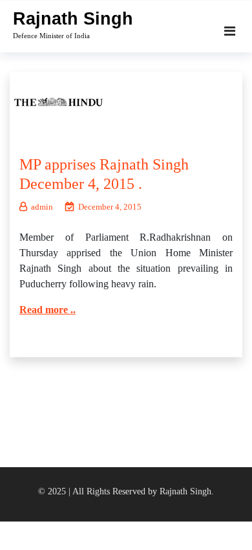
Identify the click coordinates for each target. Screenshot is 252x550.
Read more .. (47, 309)
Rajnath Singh (73, 18)
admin (42, 207)
